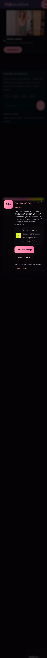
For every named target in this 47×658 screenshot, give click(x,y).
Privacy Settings (20, 268)
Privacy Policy (31, 241)
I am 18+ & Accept (24, 250)
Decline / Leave (23, 258)
